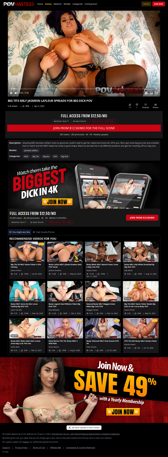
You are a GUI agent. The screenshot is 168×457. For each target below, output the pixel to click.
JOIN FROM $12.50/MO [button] (142, 217)
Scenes (48, 4)
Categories (78, 4)
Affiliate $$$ (57, 447)
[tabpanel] (84, 295)
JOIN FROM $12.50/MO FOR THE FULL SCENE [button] (84, 128)
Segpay (26, 442)
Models (67, 4)
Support (7, 447)
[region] (84, 53)
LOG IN (146, 4)
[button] (11, 93)
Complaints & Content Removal (80, 447)
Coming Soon (91, 4)
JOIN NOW (158, 4)
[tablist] (84, 232)
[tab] (19, 232)
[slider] (84, 89)
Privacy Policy (23, 447)
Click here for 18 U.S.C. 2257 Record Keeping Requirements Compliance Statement (86, 434)
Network (58, 4)
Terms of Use (40, 447)
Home (40, 4)
